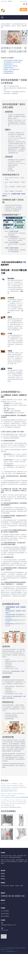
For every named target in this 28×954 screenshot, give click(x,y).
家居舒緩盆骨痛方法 (8, 64)
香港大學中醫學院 (5, 913)
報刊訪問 (3, 878)
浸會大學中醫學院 (5, 916)
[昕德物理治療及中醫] (3, 10)
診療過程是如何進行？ (9, 67)
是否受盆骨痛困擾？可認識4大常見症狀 (13, 60)
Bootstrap (3, 947)
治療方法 (3, 876)
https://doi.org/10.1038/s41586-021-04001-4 (11, 807)
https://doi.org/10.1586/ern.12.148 (8, 791)
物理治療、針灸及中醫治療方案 (11, 69)
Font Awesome (4, 951)
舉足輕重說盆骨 (9, 620)
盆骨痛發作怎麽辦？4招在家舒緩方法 (15, 614)
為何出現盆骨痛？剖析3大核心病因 (12, 62)
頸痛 (13, 896)
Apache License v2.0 (7, 949)
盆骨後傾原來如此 (9, 623)
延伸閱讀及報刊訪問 (8, 73)
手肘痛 (22, 896)
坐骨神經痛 (17, 896)
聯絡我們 (10, 1)
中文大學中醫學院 (5, 911)
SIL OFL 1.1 (17, 951)
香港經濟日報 (4, 896)
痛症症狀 (3, 873)
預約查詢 (23, 9)
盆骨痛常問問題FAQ (8, 71)
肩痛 (10, 896)
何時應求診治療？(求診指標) (10, 66)
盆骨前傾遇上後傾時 (10, 616)
